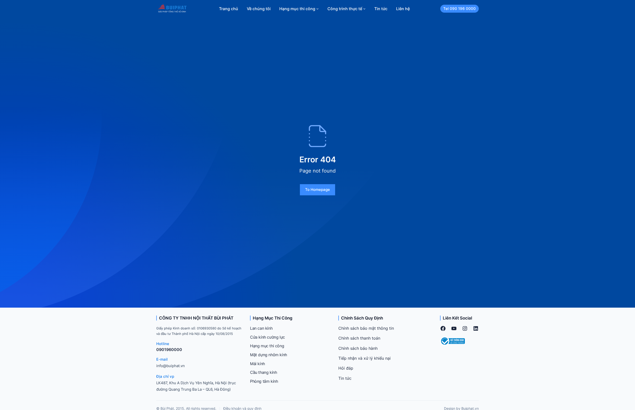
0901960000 (169, 349)
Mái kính (257, 363)
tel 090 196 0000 (459, 8)
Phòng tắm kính (264, 381)
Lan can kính (261, 328)
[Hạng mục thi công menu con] (317, 8)
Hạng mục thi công (267, 345)
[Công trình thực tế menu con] (364, 8)
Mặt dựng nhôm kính (268, 354)
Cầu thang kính (263, 372)
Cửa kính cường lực (267, 337)
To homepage (317, 189)
